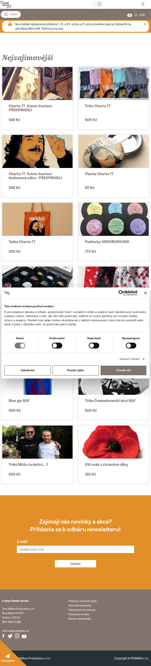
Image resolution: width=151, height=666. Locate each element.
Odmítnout (27, 370)
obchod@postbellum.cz (15, 631)
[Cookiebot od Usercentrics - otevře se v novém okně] (121, 293)
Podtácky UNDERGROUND (107, 241)
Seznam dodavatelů (80, 618)
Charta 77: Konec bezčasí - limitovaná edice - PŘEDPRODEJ (35, 175)
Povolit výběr (75, 370)
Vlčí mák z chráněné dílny (106, 464)
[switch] (57, 345)
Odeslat (75, 564)
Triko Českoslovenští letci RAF (110, 400)
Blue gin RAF (19, 400)
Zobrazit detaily (130, 358)
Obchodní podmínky (80, 605)
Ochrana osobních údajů (83, 601)
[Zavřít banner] (145, 293)
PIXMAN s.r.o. (140, 658)
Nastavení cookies (79, 614)
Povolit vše (123, 370)
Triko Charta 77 (98, 105)
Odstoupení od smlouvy (82, 610)
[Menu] (11, 14)
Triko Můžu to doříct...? (28, 464)
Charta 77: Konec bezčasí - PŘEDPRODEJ (31, 107)
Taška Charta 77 (22, 241)
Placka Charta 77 (99, 173)
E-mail (22, 541)
